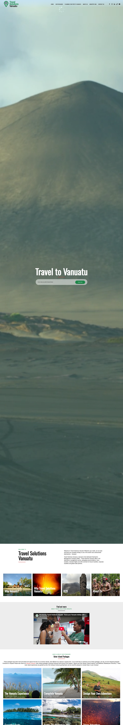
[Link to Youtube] (119, 4)
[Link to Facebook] (109, 4)
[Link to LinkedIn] (114, 4)
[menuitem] (52, 4)
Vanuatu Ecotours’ (31, 663)
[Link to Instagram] (112, 4)
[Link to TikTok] (117, 4)
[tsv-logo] (11, 4)
